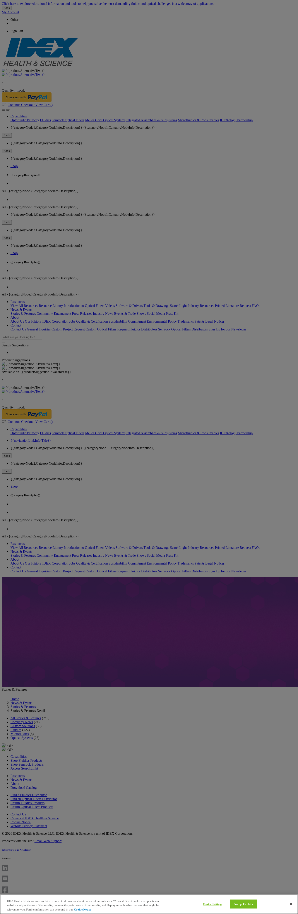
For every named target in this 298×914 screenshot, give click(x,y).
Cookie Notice (82, 909)
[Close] (291, 904)
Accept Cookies (243, 903)
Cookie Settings (212, 903)
